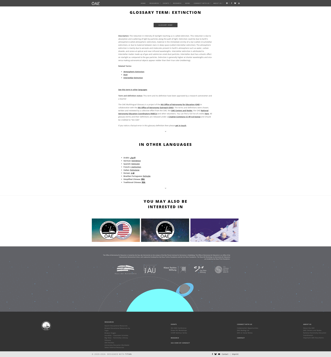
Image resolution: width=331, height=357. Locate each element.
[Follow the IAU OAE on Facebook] (231, 3)
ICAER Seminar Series (179, 333)
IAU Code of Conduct (180, 343)
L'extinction (136, 167)
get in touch (180, 125)
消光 (143, 179)
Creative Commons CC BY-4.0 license (184, 117)
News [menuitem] (187, 3)
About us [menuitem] (217, 3)
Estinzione (134, 170)
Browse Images (110, 333)
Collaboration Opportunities (247, 328)
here (207, 113)
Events (174, 324)
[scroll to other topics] (165, 188)
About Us (307, 324)
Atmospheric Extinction (133, 71)
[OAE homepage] (95, 3)
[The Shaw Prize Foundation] (218, 269)
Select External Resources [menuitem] (114, 347)
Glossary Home (166, 25)
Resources (154, 3)
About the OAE (309, 328)
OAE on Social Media (245, 333)
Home (143, 3)
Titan (128, 354)
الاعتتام (133, 157)
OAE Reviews (109, 343)
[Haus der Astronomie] (122, 269)
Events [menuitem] (166, 3)
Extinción (135, 164)
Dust (125, 74)
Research (177, 3)
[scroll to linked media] (165, 131)
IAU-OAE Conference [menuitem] (178, 328)
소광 (132, 173)
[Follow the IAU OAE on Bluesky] (235, 3)
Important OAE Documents (313, 338)
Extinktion (136, 161)
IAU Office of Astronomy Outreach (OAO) (156, 107)
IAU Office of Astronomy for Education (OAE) (180, 104)
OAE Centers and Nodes (181, 110)
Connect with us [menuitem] (201, 3)
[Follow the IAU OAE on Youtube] (239, 3)
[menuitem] (154, 3)
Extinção (147, 176)
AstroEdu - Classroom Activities (116, 335)
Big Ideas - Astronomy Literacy (116, 338)
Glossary (108, 340)
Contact (241, 338)
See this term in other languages (132, 89)
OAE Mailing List (243, 330)
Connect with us (244, 324)
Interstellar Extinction (133, 78)
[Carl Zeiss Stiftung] (196, 269)
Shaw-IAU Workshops (179, 330)
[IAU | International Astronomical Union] (146, 269)
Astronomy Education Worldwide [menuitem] (117, 345)
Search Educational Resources (116, 326)
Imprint (235, 354)
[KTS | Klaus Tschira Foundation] (171, 269)
